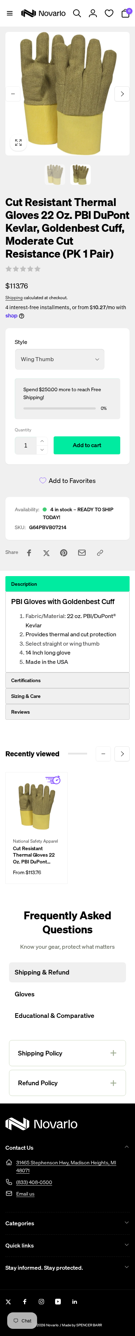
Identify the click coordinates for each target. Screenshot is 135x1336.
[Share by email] (81, 552)
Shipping (14, 297)
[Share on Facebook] (29, 552)
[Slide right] (122, 93)
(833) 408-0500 (34, 1182)
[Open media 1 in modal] (67, 93)
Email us (25, 1193)
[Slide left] (13, 93)
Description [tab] (24, 583)
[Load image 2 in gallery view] (80, 174)
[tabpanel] (67, 632)
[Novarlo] (41, 1128)
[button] (10, 13)
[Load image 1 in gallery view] (55, 174)
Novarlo (52, 1325)
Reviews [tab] (20, 711)
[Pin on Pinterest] (63, 552)
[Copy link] (100, 552)
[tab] (67, 680)
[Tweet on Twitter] (46, 552)
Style (21, 342)
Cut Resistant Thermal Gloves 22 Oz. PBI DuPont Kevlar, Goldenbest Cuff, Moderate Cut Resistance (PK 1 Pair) (34, 855)
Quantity (23, 429)
